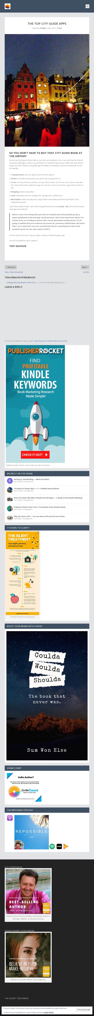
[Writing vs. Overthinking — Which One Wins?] (10, 481)
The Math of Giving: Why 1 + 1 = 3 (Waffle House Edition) (36, 488)
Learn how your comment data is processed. (50, 341)
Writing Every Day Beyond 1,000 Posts (21, 282)
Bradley (43, 28)
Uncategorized (28, 482)
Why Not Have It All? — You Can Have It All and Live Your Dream (39, 516)
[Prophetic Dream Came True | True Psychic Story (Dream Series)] (10, 508)
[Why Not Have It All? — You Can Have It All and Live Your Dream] (10, 518)
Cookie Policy (48, 1012)
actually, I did (63, 206)
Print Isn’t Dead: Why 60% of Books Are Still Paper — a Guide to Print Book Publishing (48, 498)
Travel (59, 28)
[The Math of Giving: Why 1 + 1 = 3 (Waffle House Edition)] (10, 490)
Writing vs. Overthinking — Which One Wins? (31, 479)
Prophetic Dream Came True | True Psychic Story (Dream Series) (39, 507)
